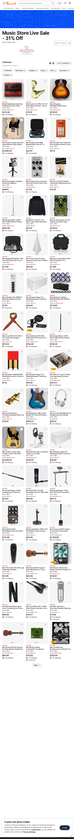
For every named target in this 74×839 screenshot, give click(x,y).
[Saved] (65, 3)
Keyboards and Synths (42, 8)
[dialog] (37, 828)
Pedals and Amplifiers (28, 8)
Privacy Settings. (29, 832)
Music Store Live (29, 54)
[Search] (53, 3)
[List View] (53, 63)
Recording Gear (55, 8)
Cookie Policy (36, 830)
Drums (64, 8)
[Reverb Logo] (11, 3)
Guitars (18, 8)
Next (35, 665)
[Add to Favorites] (21, 81)
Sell (59, 3)
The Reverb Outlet (8, 8)
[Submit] (70, 43)
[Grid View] (50, 63)
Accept (64, 828)
